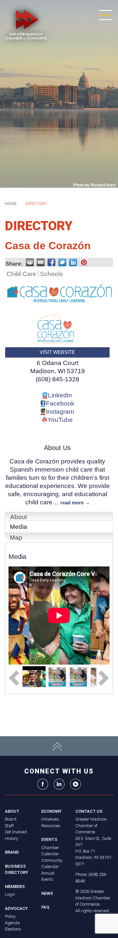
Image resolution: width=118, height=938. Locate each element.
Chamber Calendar (50, 851)
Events (49, 839)
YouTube (60, 419)
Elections (13, 929)
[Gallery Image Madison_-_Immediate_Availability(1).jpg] (78, 676)
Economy (51, 811)
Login (10, 894)
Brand (12, 852)
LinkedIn (60, 395)
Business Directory (16, 869)
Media (18, 526)
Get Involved (16, 831)
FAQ (45, 907)
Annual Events (47, 876)
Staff (9, 825)
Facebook (60, 403)
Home (11, 203)
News (47, 893)
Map (16, 537)
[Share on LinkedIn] (73, 262)
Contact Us (89, 811)
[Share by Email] (41, 262)
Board (10, 819)
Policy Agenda (12, 919)
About (18, 516)
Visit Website (57, 352)
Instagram (60, 411)
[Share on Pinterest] (84, 262)
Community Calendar (51, 863)
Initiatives (50, 819)
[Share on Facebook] (51, 262)
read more (72, 502)
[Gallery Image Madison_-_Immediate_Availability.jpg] (57, 676)
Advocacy (16, 908)
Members (15, 886)
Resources (50, 825)
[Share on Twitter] (62, 262)
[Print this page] (30, 262)
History (11, 838)
